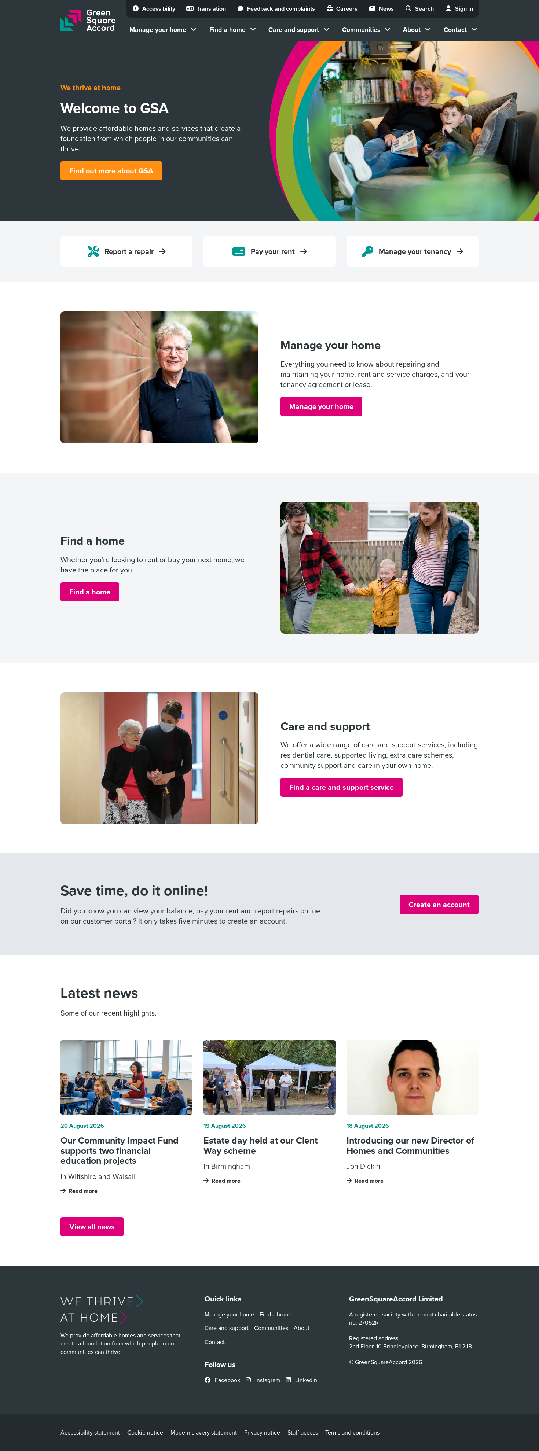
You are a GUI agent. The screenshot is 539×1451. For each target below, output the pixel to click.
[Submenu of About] (427, 29)
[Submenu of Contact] (474, 29)
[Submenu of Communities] (387, 29)
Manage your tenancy (415, 251)
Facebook (226, 1380)
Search (424, 8)
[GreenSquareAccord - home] (87, 20)
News (386, 8)
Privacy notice (262, 1432)
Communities (361, 29)
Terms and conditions (352, 1432)
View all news (92, 1226)
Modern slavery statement (203, 1432)
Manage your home (157, 29)
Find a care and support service (341, 787)
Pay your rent (273, 251)
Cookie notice (145, 1432)
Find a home (227, 29)
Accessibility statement (90, 1432)
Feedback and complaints (281, 8)
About (412, 29)
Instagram (267, 1380)
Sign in (464, 8)
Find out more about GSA (111, 170)
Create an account (439, 904)
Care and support (293, 29)
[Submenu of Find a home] (253, 29)
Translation (211, 8)
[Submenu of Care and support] (326, 29)
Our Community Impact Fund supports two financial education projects (119, 1150)
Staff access (302, 1432)
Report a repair (129, 251)
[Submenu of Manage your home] (193, 29)
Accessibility (158, 8)
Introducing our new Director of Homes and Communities (410, 1145)
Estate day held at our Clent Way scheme (260, 1145)
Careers (347, 8)
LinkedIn (305, 1380)
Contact (455, 29)
